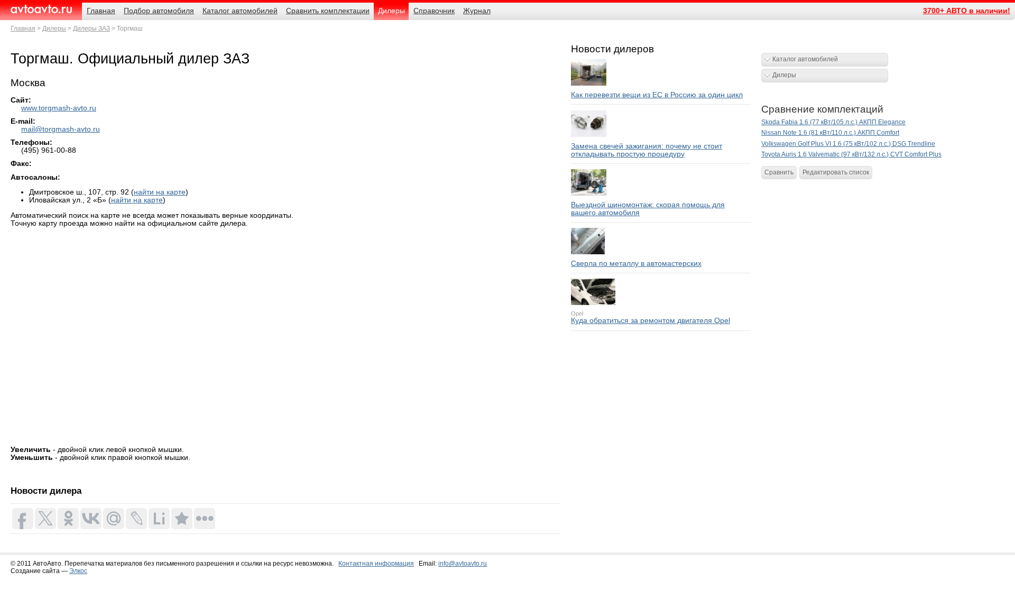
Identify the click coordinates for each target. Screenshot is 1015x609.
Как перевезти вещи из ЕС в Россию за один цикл (657, 95)
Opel (577, 313)
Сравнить (778, 172)
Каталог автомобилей (805, 59)
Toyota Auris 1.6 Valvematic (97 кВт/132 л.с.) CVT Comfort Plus (851, 154)
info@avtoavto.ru (462, 563)
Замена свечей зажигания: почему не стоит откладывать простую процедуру (646, 150)
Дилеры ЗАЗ (91, 28)
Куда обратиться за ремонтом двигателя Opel (650, 321)
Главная (23, 28)
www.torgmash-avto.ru (58, 108)
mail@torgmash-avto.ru (60, 129)
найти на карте (160, 192)
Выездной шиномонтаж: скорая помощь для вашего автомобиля (648, 209)
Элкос (78, 571)
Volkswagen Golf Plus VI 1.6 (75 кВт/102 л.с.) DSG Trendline (848, 143)
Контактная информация (376, 563)
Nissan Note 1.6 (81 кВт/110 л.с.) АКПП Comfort (830, 132)
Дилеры (54, 28)
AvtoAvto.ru (41, 9)
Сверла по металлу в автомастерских (636, 263)
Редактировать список (835, 172)
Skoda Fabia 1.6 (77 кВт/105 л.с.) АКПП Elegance (833, 122)
